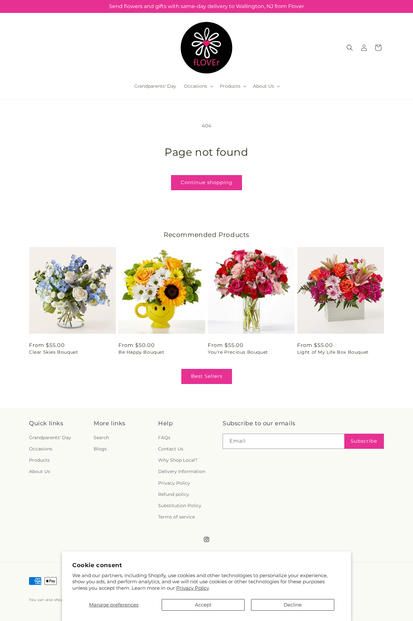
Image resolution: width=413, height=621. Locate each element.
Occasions (40, 449)
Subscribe (364, 441)
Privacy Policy (192, 588)
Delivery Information (181, 472)
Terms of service (176, 517)
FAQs (164, 437)
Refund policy (173, 494)
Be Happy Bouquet (141, 352)
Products (39, 460)
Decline (293, 605)
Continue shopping (206, 182)
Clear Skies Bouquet (53, 352)
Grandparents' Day (50, 437)
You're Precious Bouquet (238, 352)
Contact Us (170, 449)
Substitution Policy (179, 505)
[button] (198, 86)
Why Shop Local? (177, 460)
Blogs (100, 449)
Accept (203, 605)
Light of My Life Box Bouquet (333, 352)
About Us (39, 472)
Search (101, 437)
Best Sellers (206, 376)
